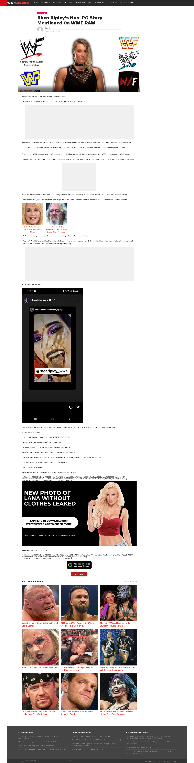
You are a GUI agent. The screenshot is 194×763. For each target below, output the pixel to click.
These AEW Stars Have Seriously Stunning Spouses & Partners (115, 624)
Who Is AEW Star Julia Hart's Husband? (40, 667)
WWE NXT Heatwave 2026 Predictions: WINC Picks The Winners (118, 668)
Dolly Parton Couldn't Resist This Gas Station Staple (32, 229)
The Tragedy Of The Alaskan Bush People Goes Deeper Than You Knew (56, 229)
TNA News (68, 3)
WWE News (45, 3)
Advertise (161, 761)
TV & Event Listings (128, 3)
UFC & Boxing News (83, 3)
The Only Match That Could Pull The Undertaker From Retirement (38, 712)
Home (35, 3)
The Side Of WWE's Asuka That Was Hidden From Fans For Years (116, 712)
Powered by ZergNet (130, 581)
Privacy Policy (150, 761)
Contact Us (171, 761)
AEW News (57, 3)
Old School (100, 3)
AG (48, 28)
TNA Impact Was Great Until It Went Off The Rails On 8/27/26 (78, 624)
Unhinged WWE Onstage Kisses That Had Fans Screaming (78, 668)
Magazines (112, 3)
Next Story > (79, 574)
